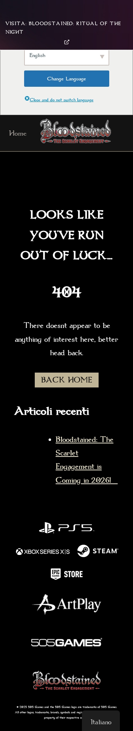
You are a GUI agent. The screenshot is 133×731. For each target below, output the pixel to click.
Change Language (66, 78)
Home (18, 133)
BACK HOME (66, 380)
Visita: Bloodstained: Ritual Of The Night (63, 28)
